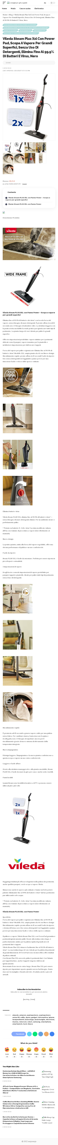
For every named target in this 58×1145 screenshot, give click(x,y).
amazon (22, 1015)
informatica (43, 1017)
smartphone (46, 1022)
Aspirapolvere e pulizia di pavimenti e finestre (26, 27)
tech (25, 1024)
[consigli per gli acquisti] (17, 2)
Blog (11, 15)
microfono (50, 1019)
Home (5, 15)
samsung (36, 1022)
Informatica (39, 30)
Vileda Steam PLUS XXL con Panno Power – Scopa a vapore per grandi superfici (27, 199)
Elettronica (25, 30)
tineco (30, 1024)
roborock (23, 1022)
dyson (28, 1017)
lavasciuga (29, 1019)
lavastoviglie (40, 1019)
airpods (15, 1015)
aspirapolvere (32, 1015)
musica (15, 1022)
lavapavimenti (18, 1019)
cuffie (22, 1017)
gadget (34, 1017)
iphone (51, 1017)
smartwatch (17, 1024)
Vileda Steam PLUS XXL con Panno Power (24, 204)
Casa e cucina (10, 30)
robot (29, 1022)
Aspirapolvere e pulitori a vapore (20, 24)
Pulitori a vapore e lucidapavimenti (21, 33)
